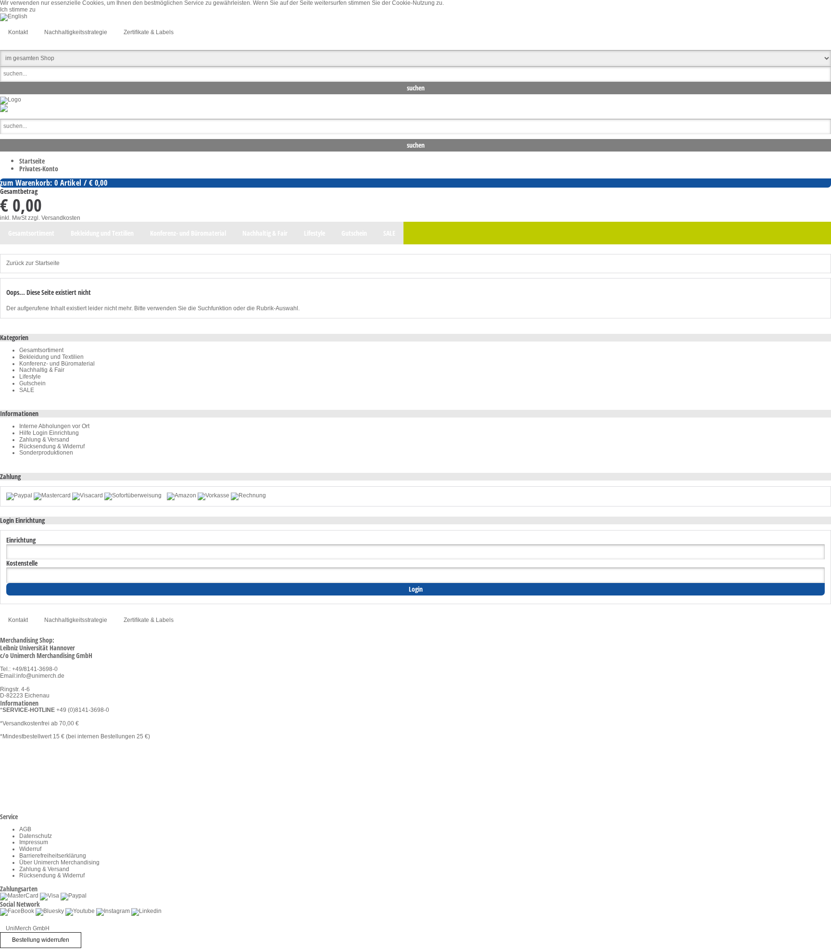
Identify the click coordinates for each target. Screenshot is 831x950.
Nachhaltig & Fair (41, 370)
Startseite (32, 160)
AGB (25, 829)
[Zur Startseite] (10, 99)
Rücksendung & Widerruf (52, 446)
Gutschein (32, 383)
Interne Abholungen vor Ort (54, 426)
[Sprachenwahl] (13, 16)
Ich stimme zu (18, 9)
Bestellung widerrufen (40, 940)
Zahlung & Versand (44, 439)
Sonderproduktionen (46, 452)
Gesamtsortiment (41, 350)
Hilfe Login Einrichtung (49, 433)
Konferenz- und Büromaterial (57, 363)
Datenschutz (35, 836)
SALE (26, 390)
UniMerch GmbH (28, 928)
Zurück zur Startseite (33, 263)
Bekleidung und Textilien (51, 357)
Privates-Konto (38, 168)
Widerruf (30, 849)
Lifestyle (30, 376)
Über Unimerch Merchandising (59, 862)
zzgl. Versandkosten (54, 218)
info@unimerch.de (40, 675)
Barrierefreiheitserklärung (52, 855)
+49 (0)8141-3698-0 (82, 710)
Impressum (33, 842)
